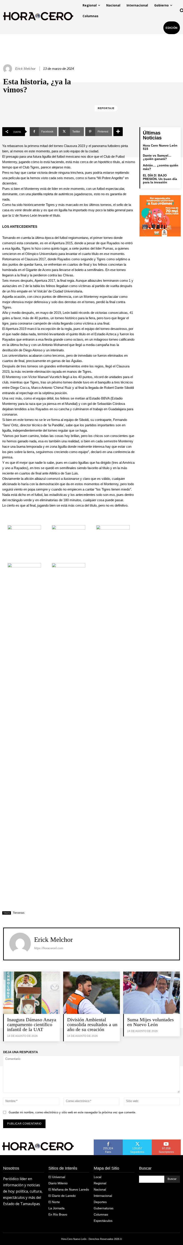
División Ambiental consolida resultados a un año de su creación (92, 1024)
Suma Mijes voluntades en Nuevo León (150, 1022)
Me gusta (108, 1141)
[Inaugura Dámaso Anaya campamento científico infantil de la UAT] (31, 993)
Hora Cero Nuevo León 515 (160, 147)
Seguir (137, 1141)
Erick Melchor (25, 68)
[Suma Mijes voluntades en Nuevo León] (151, 993)
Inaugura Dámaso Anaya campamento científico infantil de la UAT (31, 1024)
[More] (118, 131)
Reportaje (106, 108)
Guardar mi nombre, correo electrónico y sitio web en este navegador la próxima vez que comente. (72, 1112)
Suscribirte (166, 1141)
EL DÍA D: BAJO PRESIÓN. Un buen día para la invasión (160, 179)
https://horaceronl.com (48, 948)
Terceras (18, 912)
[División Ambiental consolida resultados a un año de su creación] (91, 993)
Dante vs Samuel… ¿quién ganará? (157, 157)
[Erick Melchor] (8, 68)
